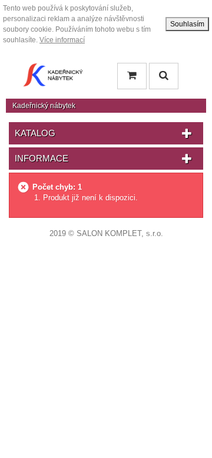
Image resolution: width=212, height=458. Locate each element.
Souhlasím (187, 24)
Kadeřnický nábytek (43, 106)
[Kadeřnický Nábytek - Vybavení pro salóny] (53, 78)
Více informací (62, 40)
